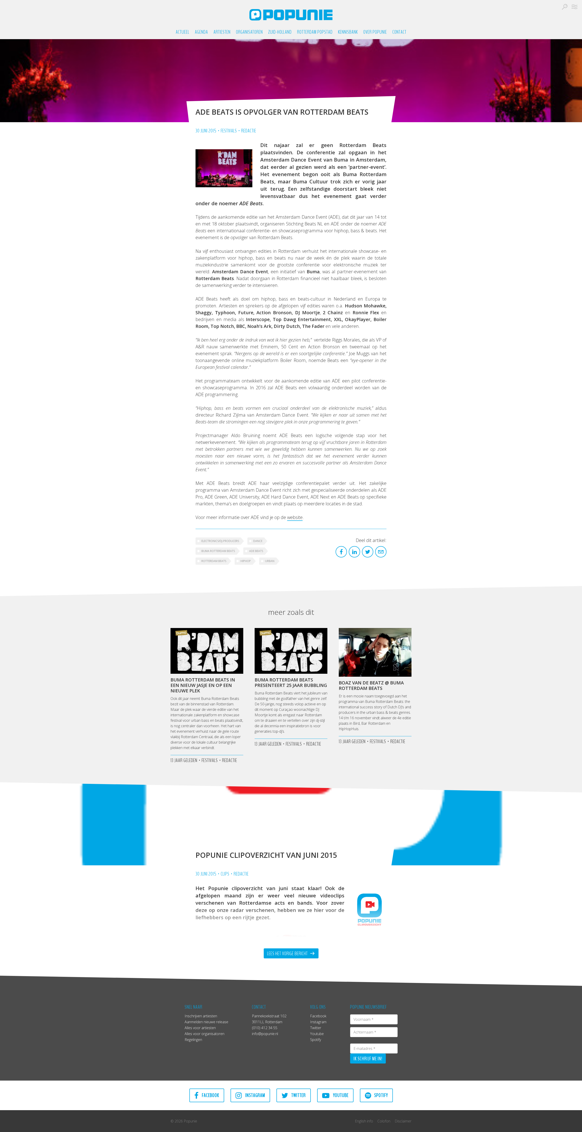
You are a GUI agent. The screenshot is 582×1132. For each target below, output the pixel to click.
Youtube (317, 1033)
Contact (399, 32)
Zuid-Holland (280, 32)
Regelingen (193, 1039)
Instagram (318, 1021)
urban (269, 561)
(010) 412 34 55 (264, 1027)
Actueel (182, 32)
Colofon (383, 1121)
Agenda (201, 32)
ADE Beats (256, 551)
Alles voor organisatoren (204, 1033)
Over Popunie (375, 32)
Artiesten (222, 32)
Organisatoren (249, 32)
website (295, 517)
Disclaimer (403, 1121)
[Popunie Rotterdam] (291, 14)
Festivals (229, 130)
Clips (225, 874)
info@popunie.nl (265, 1033)
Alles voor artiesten (200, 1027)
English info (364, 1121)
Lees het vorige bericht (288, 953)
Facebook (318, 1015)
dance (257, 541)
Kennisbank (348, 32)
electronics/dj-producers (220, 541)
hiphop (246, 561)
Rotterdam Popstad (315, 32)
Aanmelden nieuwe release (206, 1021)
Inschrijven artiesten (201, 1015)
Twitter (315, 1027)
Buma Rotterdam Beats (218, 551)
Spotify (315, 1039)
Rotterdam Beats (213, 561)
